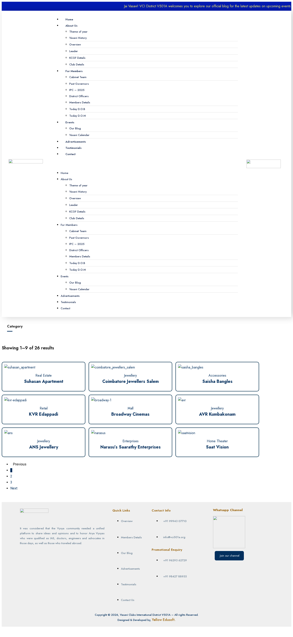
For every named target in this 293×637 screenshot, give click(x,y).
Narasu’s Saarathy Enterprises (130, 447)
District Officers (79, 96)
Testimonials (73, 148)
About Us (71, 26)
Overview (75, 44)
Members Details (79, 102)
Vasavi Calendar (79, 135)
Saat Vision (217, 447)
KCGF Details (77, 58)
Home (69, 19)
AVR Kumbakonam (217, 414)
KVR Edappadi (43, 414)
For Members (74, 71)
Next (13, 488)
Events (69, 122)
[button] (145, 164)
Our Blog (75, 128)
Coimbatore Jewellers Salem (130, 381)
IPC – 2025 (77, 90)
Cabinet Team (77, 77)
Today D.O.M (77, 116)
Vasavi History (78, 38)
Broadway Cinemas (130, 414)
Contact (70, 154)
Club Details (76, 64)
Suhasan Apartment (43, 381)
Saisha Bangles (217, 381)
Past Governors (79, 84)
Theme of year (78, 32)
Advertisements (75, 142)
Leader (73, 51)
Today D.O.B (77, 109)
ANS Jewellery (43, 447)
